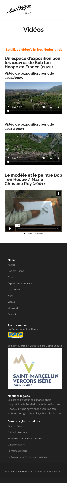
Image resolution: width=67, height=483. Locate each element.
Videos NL (13, 308)
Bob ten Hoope (16, 270)
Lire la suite (55, 413)
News (11, 295)
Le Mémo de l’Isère (17, 450)
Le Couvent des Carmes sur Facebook (27, 456)
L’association (14, 289)
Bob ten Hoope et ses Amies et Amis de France (37, 471)
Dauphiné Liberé (16, 444)
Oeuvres (12, 277)
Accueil (11, 264)
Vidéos (11, 301)
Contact (12, 314)
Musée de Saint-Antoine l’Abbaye (25, 438)
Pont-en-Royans (16, 426)
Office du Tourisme (18, 432)
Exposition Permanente (20, 283)
